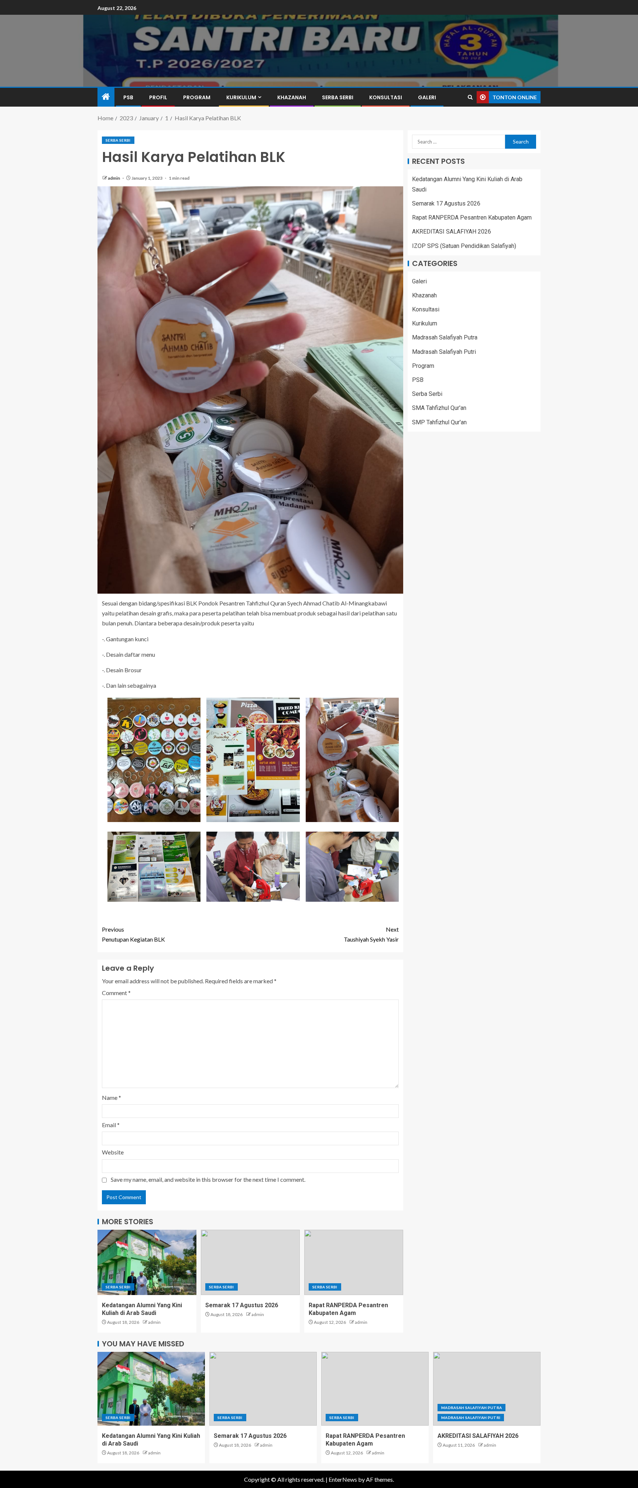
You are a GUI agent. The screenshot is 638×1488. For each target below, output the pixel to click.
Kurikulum (241, 97)
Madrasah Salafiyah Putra (444, 337)
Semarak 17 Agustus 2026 (241, 1305)
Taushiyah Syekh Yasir (371, 934)
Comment (116, 992)
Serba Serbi (337, 97)
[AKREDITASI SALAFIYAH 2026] (487, 1389)
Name (111, 1097)
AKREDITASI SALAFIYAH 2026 (451, 231)
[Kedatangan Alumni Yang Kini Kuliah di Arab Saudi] (146, 1262)
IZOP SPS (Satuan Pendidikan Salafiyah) (464, 245)
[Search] (470, 97)
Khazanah (291, 97)
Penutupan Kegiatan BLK (133, 934)
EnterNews (343, 1479)
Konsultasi (385, 97)
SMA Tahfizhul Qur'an (439, 408)
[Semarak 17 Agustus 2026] (250, 1262)
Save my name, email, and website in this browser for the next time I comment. (208, 1179)
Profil (158, 97)
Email (111, 1124)
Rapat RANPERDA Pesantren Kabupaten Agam (472, 217)
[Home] (106, 97)
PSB (128, 97)
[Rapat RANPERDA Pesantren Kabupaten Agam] (353, 1262)
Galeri (427, 97)
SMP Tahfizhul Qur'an (439, 422)
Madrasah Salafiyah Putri (444, 351)
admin (114, 178)
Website (113, 1152)
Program (196, 97)
